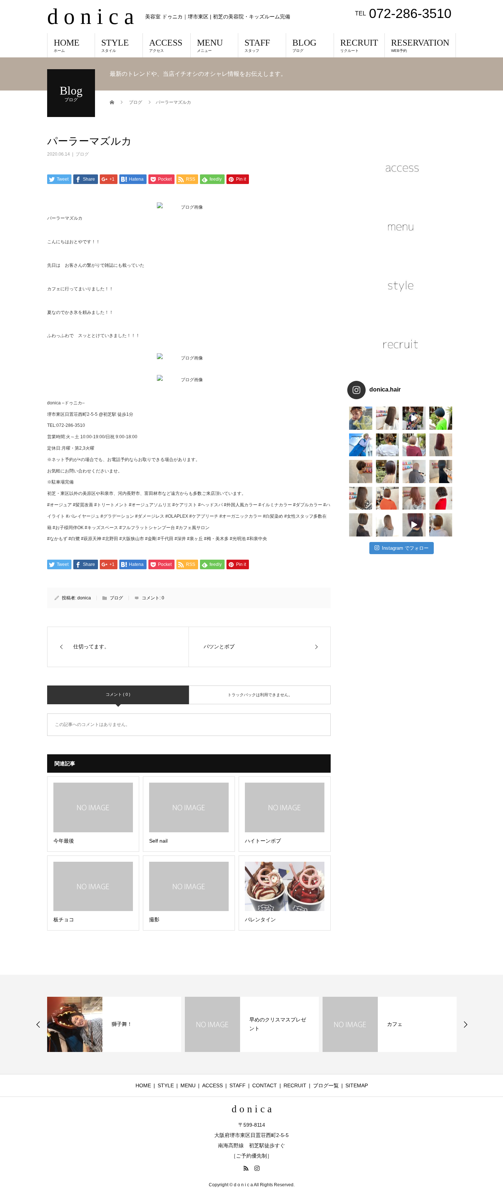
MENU (210, 45)
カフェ (394, 1024)
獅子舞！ (122, 1024)
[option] (114, 1024)
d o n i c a (90, 17)
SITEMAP (356, 1085)
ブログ (82, 154)
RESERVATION (420, 45)
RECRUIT (359, 45)
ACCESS (165, 45)
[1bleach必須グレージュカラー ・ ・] (360, 498)
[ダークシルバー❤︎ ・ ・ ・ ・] (441, 471)
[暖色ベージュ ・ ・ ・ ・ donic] (387, 498)
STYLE (115, 45)
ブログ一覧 (326, 1085)
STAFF (257, 45)
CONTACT (264, 1085)
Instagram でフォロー (405, 548)
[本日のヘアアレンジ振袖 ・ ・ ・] (414, 418)
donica (84, 597)
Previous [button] (38, 1024)
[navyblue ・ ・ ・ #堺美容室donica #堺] (441, 418)
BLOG (304, 45)
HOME (67, 45)
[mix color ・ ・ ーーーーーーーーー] (414, 524)
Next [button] (465, 1024)
